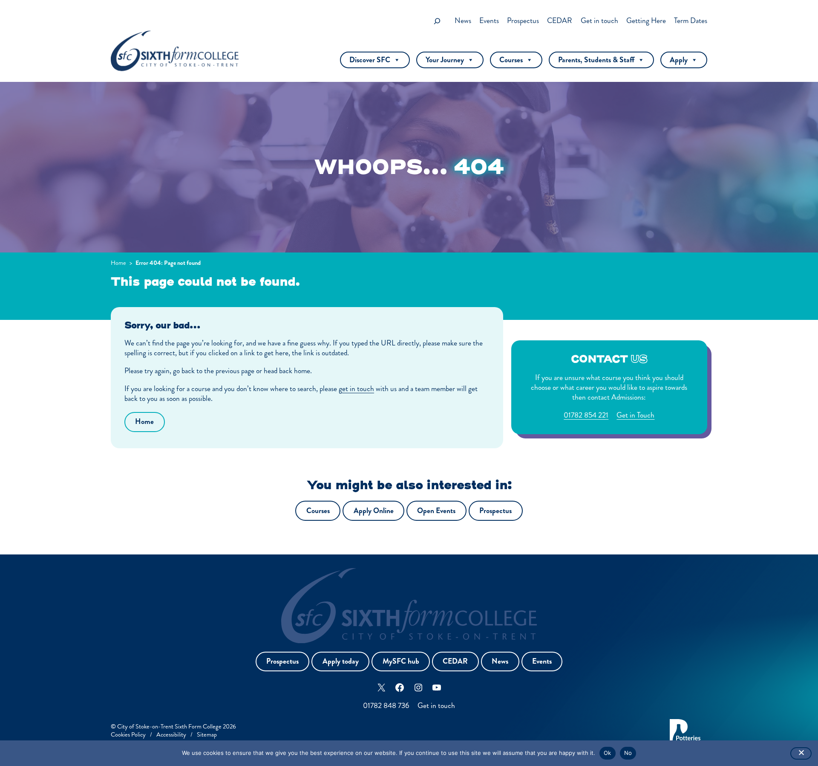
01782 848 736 (386, 705)
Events (542, 661)
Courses (511, 60)
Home (118, 262)
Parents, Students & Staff (596, 60)
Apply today (341, 661)
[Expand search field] (437, 21)
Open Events (436, 510)
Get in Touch (635, 415)
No (628, 752)
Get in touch (436, 705)
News (500, 661)
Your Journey (445, 60)
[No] (801, 753)
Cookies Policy (128, 734)
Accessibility (171, 734)
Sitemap (207, 734)
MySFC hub (401, 661)
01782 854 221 (586, 415)
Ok (607, 752)
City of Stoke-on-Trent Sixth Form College (169, 726)
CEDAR (455, 661)
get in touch (356, 388)
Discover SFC (369, 60)
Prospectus (495, 510)
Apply (679, 60)
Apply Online (374, 510)
